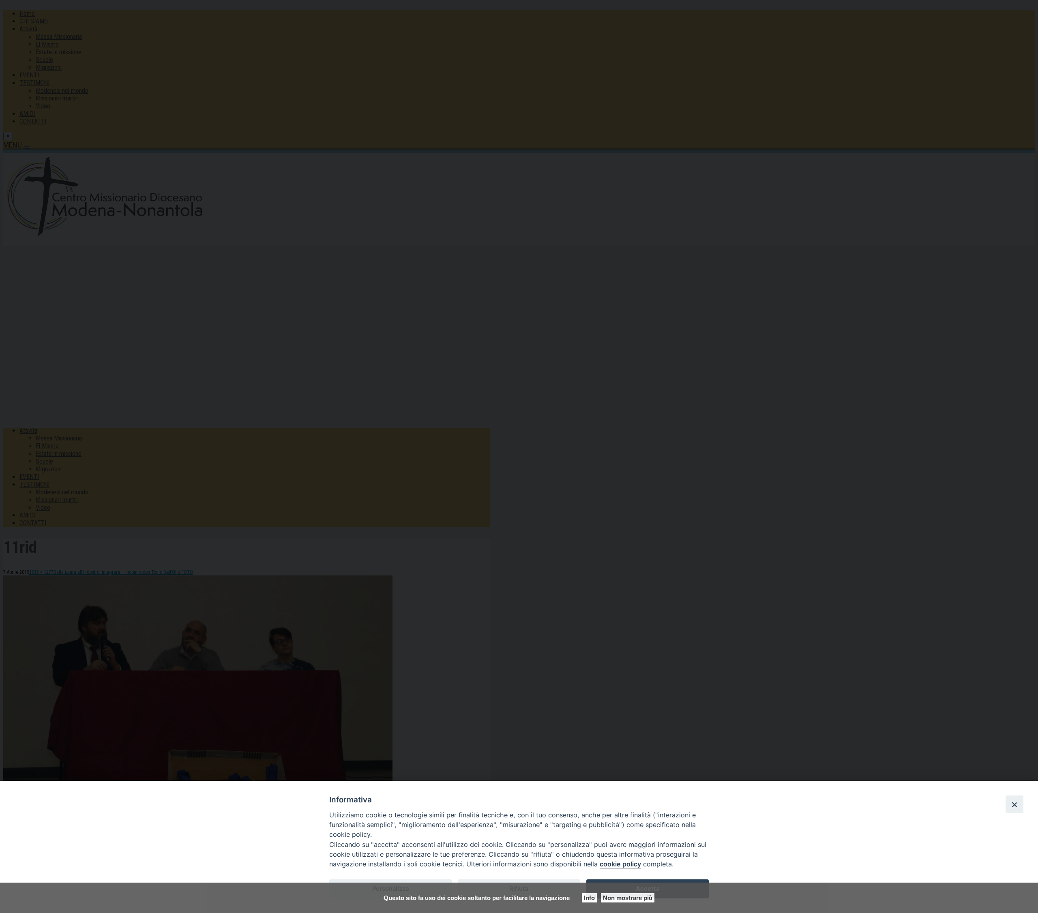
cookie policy (620, 864)
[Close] (1014, 804)
